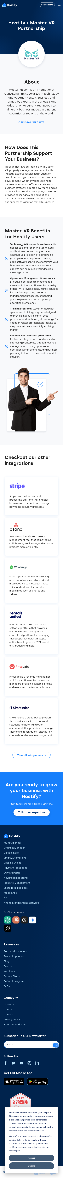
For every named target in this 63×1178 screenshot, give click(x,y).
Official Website (31, 122)
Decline (31, 1165)
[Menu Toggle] (59, 4)
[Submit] (56, 1045)
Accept (31, 1158)
